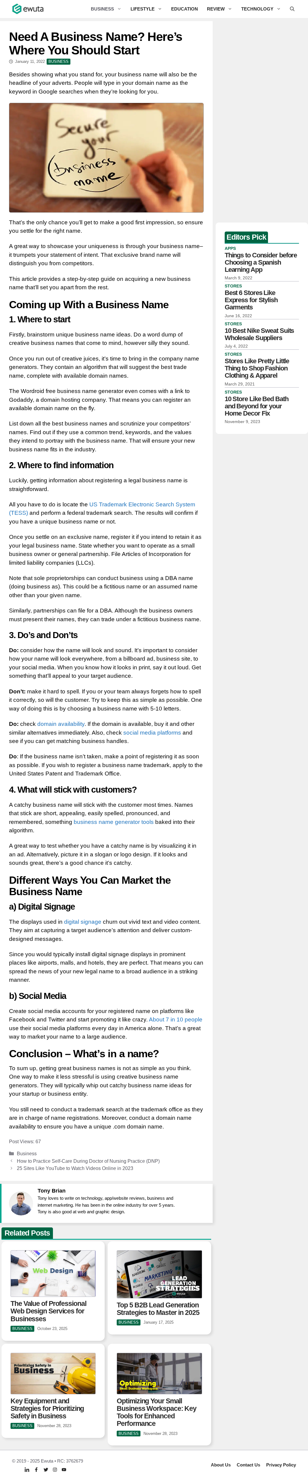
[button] (292, 9)
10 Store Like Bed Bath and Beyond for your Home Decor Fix (256, 406)
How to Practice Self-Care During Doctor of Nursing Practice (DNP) (88, 1161)
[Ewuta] (28, 9)
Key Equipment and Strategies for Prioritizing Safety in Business (47, 1408)
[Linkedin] (26, 1469)
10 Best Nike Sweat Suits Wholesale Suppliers (259, 334)
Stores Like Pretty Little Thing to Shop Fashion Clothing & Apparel (257, 368)
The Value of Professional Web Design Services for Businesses (48, 1311)
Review (216, 8)
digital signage (82, 922)
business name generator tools (114, 822)
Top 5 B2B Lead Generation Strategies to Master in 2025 (158, 1308)
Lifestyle (143, 8)
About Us (221, 1464)
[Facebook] (36, 1469)
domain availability (60, 724)
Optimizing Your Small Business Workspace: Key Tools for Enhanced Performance (156, 1412)
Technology (257, 8)
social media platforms (152, 732)
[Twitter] (46, 1469)
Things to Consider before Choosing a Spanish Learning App (261, 262)
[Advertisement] (262, 120)
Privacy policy (281, 1464)
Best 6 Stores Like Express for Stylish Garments (251, 300)
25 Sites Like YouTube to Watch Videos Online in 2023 (75, 1168)
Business (102, 8)
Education (184, 8)
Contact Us (248, 1464)
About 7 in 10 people (175, 1019)
